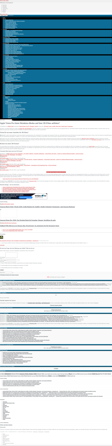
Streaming (5, 7)
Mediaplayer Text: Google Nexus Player (13, 52)
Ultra (68, 375)
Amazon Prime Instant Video (9, 358)
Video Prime (5, 8)
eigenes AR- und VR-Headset (25, 128)
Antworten (2, 245)
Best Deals (7, 96)
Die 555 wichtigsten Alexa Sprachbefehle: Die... (68, 319)
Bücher (4, 11)
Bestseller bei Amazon (9, 103)
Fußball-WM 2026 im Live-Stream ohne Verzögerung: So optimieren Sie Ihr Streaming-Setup (29, 226)
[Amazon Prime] (3, 156)
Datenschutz (40, 431)
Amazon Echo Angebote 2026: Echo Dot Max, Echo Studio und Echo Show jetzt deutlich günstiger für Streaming (26, 340)
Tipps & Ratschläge (7, 418)
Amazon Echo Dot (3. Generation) (12, 87)
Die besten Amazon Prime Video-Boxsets (13, 66)
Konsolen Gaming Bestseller (14, 114)
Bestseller (5, 6)
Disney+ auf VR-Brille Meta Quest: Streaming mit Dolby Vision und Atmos (18, 337)
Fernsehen (5, 68)
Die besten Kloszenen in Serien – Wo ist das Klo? (13, 363)
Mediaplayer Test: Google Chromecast (13, 51)
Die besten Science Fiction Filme (12, 61)
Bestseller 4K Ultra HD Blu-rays (14, 106)
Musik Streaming (14, 375)
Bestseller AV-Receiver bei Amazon (15, 111)
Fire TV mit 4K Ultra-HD (10, 22)
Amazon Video (40, 373)
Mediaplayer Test (6, 440)
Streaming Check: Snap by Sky (11, 42)
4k (0, 373)
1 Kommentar (70, 126)
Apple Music (55, 373)
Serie (49, 376)
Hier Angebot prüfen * (4, 158)
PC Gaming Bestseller (12, 116)
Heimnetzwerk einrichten (10, 31)
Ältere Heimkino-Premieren (11, 67)
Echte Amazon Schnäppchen (11, 27)
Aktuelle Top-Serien (9, 58)
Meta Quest (58, 126)
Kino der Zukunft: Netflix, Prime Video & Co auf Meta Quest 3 (16, 191)
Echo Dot (82, 373)
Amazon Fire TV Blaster (10, 25)
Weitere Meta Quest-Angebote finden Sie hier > (56, 172)
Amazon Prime (15, 373)
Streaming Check (6, 37)
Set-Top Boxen (6, 414)
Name (1, 258)
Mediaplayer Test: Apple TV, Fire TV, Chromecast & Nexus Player (19, 45)
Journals (4, 9)
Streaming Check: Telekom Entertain (12, 76)
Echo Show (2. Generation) (11, 88)
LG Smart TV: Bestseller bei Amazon (15, 73)
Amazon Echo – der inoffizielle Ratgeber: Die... (73, 316)
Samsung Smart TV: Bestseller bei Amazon (17, 72)
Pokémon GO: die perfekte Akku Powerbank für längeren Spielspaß (17, 360)
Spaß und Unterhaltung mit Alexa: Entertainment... (65, 321)
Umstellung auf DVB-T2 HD (11, 79)
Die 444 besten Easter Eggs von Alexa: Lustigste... (68, 320)
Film (93, 374)
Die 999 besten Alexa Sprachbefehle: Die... (66, 317)
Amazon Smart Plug (9, 89)
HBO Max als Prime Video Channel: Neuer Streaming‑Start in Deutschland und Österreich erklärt (23, 341)
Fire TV (4, 18)
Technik (36, 126)
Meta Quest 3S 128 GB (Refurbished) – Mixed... (10, 166)
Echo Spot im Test (9, 94)
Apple (50, 126)
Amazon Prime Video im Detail (11, 38)
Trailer (4, 419)
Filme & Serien (6, 54)
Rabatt (43, 375)
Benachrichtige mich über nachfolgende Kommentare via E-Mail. (15, 265)
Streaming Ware (6, 43)
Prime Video (38, 375)
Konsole (4, 409)
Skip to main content (4, 0)
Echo (4, 82)
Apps (4, 404)
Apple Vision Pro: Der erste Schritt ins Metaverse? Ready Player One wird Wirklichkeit (20, 178)
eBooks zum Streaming (10, 28)
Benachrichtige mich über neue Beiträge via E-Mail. (12, 267)
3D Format (46, 126)
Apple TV (58, 373)
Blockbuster (66, 373)
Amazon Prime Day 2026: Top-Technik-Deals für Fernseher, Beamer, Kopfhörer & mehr (28, 220)
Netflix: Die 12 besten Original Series (13, 60)
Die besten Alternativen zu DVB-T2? (13, 80)
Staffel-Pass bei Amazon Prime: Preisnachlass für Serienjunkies (15, 352)
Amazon (7, 374)
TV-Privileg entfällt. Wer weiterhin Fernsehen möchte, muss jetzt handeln (18, 357)
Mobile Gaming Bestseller (13, 115)
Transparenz (46, 431)
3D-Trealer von (96, 139)
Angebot (48, 373)
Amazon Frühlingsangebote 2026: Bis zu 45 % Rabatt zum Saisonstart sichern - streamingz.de (22, 395)
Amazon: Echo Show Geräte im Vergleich (14, 86)
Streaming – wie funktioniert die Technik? (13, 30)
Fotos (4, 408)
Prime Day (29, 375)
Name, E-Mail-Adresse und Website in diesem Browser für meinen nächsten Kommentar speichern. (21, 263)
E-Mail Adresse (3, 260)
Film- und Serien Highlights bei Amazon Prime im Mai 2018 (15, 361)
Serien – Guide (8, 75)
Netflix (22, 375)
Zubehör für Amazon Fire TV (11, 24)
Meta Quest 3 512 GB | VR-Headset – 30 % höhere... (11, 154)
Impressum (35, 431)
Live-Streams (8, 81)
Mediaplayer (5, 375)
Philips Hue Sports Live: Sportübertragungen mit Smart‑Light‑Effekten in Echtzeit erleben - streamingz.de (24, 393)
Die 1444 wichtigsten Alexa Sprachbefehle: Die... (57, 315)
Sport (54, 375)
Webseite (2, 261)
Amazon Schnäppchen (10, 92)
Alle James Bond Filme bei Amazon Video (14, 65)
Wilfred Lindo (10, 126)
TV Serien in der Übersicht (10, 64)
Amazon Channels (9, 57)
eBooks (4, 10)
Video (74, 375)
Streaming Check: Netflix (10, 40)
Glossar (9, 117)
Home (4, 17)
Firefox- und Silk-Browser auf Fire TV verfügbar (13, 356)
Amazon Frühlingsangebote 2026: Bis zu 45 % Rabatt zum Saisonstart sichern (19, 335)
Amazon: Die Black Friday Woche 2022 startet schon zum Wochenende (17, 353)
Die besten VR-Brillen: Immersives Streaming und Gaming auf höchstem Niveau (19, 189)
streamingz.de (10, 15)
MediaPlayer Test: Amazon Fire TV (12, 46)
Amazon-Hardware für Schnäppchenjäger (13, 85)
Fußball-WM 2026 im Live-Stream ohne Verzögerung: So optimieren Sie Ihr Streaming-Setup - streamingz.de (25, 392)
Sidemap (4, 444)
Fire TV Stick (103, 373)
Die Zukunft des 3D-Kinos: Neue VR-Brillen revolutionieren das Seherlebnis (18, 188)
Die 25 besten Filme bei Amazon (12, 59)
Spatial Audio (64, 126)
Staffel (57, 375)
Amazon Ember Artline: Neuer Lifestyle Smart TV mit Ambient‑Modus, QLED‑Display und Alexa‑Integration (25, 336)
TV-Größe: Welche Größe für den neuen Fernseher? (16, 70)
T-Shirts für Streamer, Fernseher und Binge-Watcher (16, 102)
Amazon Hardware (9, 20)
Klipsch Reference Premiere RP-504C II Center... (98, 284)
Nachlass (19, 375)
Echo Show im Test (9, 93)
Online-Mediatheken (9, 78)
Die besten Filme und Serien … (11, 56)
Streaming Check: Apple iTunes (11, 39)
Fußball (6, 101)
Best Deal (5, 4)
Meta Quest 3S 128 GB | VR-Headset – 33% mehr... (10, 160)
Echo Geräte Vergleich (10, 90)
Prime (25, 375)
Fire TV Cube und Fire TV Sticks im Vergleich (15, 21)
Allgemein (5, 401)
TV (66, 375)
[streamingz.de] (4, 14)
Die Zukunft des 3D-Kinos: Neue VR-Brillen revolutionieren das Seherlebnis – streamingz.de (19, 240)
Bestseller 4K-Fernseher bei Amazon (15, 113)
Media (4, 95)
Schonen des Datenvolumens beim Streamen (14, 33)
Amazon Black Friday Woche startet (13, 230)
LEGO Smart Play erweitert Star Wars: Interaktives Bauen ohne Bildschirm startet (19, 338)
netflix (4, 413)
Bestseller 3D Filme (12, 107)
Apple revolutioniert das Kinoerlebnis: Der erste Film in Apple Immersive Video (19, 187)
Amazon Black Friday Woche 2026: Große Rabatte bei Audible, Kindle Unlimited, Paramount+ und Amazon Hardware (37, 207)
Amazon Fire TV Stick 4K (10, 23)
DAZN (74, 373)
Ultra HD (71, 375)
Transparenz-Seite (32, 181)
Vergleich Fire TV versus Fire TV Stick (13, 49)
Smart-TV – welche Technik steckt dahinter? (14, 71)
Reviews (46, 375)
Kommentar (3, 257)
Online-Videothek (9, 35)
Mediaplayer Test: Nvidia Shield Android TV (14, 53)
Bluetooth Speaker (11, 100)
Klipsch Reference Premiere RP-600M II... (97, 283)
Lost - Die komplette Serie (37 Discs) (10, 354)
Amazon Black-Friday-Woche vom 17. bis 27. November (18, 229)
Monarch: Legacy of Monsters (88, 138)
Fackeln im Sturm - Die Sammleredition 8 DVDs (13, 359)
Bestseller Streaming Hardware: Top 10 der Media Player (17, 44)
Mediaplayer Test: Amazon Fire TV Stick (13, 47)
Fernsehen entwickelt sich (10, 74)
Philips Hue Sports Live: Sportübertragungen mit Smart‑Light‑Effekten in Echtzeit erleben (21, 333)
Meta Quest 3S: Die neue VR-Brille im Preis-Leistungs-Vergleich (16, 190)
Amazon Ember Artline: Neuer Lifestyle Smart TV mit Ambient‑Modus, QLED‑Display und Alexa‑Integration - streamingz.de (28, 396)
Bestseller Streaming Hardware (14, 110)
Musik (6, 97)
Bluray (70, 373)
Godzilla (53, 126)
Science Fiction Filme (9, 63)
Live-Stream (5, 411)
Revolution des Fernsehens (10, 36)
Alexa (2, 373)
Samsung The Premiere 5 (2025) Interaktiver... (62, 282)
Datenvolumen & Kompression (11, 32)
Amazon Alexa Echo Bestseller (14, 104)
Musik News (10, 99)
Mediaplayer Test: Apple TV (11, 50)
